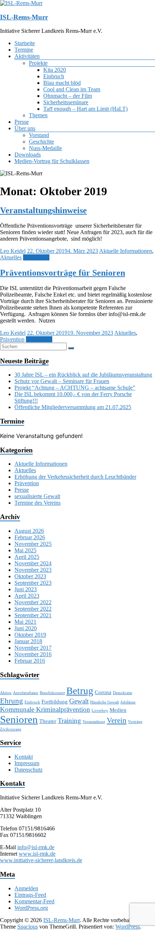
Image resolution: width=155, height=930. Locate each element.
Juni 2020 (25, 628)
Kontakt (23, 757)
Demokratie (122, 693)
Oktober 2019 (30, 635)
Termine (23, 50)
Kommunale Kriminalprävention (45, 709)
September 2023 (33, 583)
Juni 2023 (25, 589)
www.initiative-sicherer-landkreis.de (41, 860)
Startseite (24, 43)
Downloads (27, 155)
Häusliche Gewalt (104, 702)
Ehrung (11, 701)
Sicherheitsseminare (65, 102)
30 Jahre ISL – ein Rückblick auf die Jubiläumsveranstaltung (83, 375)
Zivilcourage (10, 729)
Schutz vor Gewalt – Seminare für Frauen (61, 381)
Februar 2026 (29, 537)
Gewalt (79, 701)
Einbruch (53, 76)
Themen (38, 115)
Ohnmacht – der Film (67, 96)
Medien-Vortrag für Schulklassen (51, 161)
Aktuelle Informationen (125, 251)
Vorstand (39, 135)
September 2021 (33, 615)
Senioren (19, 719)
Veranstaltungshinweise (43, 210)
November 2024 (33, 563)
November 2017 (33, 648)
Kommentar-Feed (34, 901)
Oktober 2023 (30, 576)
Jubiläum (128, 702)
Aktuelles (11, 257)
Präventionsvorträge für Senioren (62, 272)
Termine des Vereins (37, 503)
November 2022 (33, 602)
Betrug (79, 690)
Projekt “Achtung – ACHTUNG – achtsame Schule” (74, 388)
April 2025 (26, 557)
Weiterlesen (36, 257)
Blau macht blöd (62, 83)
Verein (117, 720)
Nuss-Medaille (45, 148)
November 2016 (33, 654)
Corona (103, 692)
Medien (118, 710)
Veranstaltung (94, 722)
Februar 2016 (29, 661)
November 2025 (33, 544)
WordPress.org (31, 908)
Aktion (6, 693)
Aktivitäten (27, 56)
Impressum (26, 763)
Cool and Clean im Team (71, 89)
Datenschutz (28, 770)
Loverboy (100, 710)
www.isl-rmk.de (37, 854)
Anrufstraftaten (25, 693)
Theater (47, 721)
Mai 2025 (25, 550)
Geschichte (41, 142)
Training (69, 720)
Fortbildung (54, 701)
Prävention (12, 339)
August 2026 (29, 531)
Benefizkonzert (52, 693)
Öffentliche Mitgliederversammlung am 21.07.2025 (72, 407)
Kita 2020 (54, 70)
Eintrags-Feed (30, 895)
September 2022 (33, 609)
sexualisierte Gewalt (37, 496)
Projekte (38, 63)
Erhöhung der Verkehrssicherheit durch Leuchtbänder (75, 477)
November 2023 (33, 570)
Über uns (24, 128)
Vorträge (135, 722)
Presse (21, 122)
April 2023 (26, 596)
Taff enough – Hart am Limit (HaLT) (85, 109)
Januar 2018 (28, 641)
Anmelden (26, 888)
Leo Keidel (13, 251)
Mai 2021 (25, 622)
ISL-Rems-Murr (24, 17)
